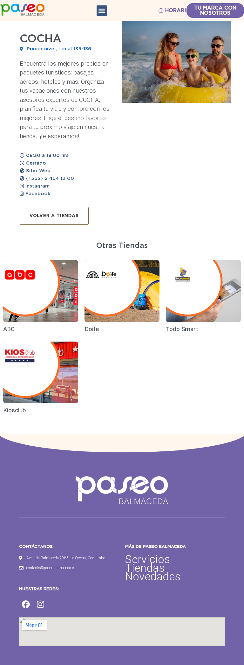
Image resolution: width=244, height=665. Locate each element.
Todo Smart (182, 329)
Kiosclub (15, 410)
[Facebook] (25, 604)
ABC (9, 329)
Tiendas (145, 568)
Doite (92, 329)
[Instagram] (40, 604)
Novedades (152, 576)
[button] (102, 10)
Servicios (147, 559)
